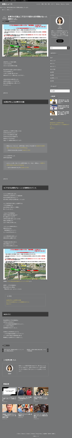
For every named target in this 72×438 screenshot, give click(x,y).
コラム (53, 63)
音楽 (53, 80)
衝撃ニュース (6, 21)
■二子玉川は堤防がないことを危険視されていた (18, 302)
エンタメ (54, 60)
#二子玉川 (12, 147)
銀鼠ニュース (7, 4)
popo (9, 373)
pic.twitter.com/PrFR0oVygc (21, 147)
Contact (60, 40)
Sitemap (33, 433)
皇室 (53, 72)
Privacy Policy (39, 433)
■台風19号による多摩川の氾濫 (14, 300)
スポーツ (54, 66)
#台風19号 (38, 146)
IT (52, 57)
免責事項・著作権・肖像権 (48, 433)
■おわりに (9, 303)
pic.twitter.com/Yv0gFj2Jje (18, 165)
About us (23, 433)
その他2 (53, 69)
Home (19, 433)
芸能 (53, 75)
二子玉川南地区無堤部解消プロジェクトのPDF (18, 281)
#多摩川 (42, 163)
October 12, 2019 (26, 150)
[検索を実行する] (68, 48)
